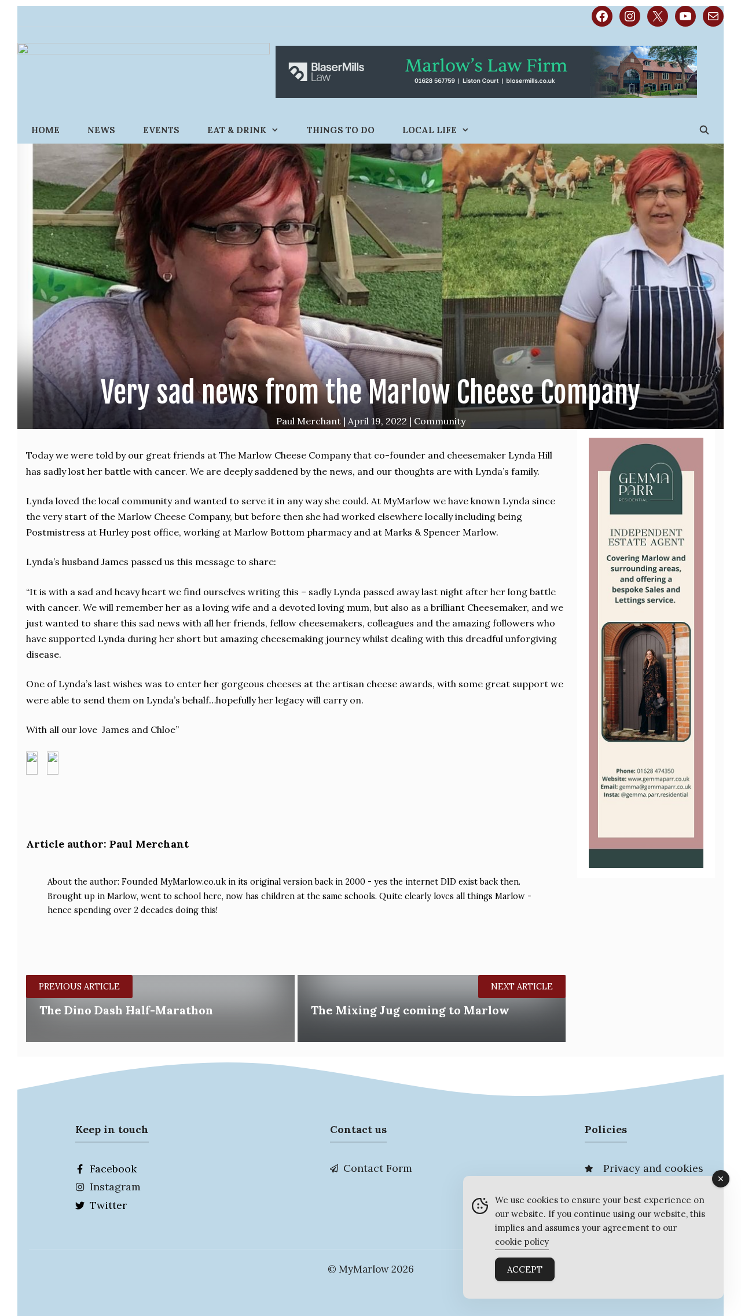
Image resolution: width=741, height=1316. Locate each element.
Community (439, 421)
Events (161, 129)
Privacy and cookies (653, 1168)
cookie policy (522, 1241)
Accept (524, 1269)
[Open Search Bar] (704, 130)
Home (45, 129)
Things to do (341, 129)
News (101, 129)
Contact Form (377, 1168)
